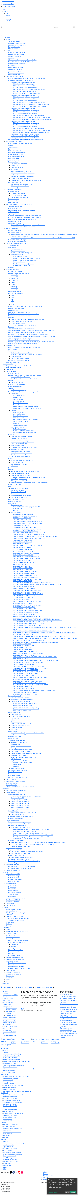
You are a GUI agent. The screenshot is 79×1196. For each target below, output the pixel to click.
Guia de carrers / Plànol (10, 1115)
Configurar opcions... (53, 1192)
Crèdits (45, 1172)
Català (7, 13)
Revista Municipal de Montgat (12, 1152)
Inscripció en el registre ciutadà (12, 1102)
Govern (5, 993)
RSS (4, 1169)
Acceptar (73, 1192)
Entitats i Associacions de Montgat (13, 1113)
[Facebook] (13, 1172)
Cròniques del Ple (8, 1145)
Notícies (5, 1141)
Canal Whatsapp (8, 1158)
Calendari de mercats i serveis (12, 1132)
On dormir (6, 1135)
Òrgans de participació (10, 1096)
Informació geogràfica (10, 1117)
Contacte (3, 9)
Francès (8, 21)
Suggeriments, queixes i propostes (13, 1085)
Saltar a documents (8, 4)
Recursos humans (11, 1010)
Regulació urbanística (9, 1021)
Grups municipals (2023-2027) (12, 1054)
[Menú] (1, 36)
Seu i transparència (9, 1034)
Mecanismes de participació (11, 1100)
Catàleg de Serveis (8, 1082)
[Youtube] (19, 1172)
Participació (4, 1093)
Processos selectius (11, 1008)
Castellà (8, 15)
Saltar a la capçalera (8, 1)
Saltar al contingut (7, 3)
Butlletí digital (7, 1163)
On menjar (6, 1137)
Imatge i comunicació (9, 1156)
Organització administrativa (24, 987)
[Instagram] (22, 1172)
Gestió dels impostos (9, 1087)
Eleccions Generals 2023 (10, 1160)
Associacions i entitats (9, 1104)
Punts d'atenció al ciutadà (10, 1078)
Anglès (8, 17)
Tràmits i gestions (8, 1084)
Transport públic (8, 1121)
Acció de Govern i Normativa (11, 1056)
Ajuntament (7, 987)
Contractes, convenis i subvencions (13, 1065)
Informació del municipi (10, 1109)
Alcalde (5, 991)
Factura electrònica (9, 1089)
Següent (8, 1045)
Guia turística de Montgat (10, 1124)
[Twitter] (11, 1172)
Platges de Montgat (9, 1126)
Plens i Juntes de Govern (10, 1002)
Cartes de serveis (11, 1015)
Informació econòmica (10, 1026)
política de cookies (62, 1189)
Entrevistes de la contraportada (12, 1154)
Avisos (5, 1167)
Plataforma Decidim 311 (10, 1106)
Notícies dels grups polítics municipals (14, 1143)
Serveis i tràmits (5, 1074)
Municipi (3, 1108)
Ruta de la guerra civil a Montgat (12, 1128)
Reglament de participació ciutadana (14, 1095)
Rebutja (67, 1192)
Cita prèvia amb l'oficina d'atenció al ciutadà (16, 1076)
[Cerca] (74, 27)
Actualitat (3, 1139)
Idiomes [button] (5, 11)
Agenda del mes (8, 1147)
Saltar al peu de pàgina (9, 6)
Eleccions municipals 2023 (11, 1161)
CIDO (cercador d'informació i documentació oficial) (9, 1030)
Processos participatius (10, 1098)
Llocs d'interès (7, 1134)
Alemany (8, 19)
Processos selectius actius (44, 987)
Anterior (3, 1045)
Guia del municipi (8, 1111)
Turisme (3, 1122)
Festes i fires (7, 1130)
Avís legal (45, 1177)
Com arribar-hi (7, 1119)
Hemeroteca (7, 1165)
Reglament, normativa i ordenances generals (16, 1061)
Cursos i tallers (7, 1150)
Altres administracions (10, 1036)
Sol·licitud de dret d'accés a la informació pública (17, 1091)
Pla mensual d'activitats (10, 1148)
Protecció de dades (48, 1176)
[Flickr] (16, 1172)
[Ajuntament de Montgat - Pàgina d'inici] (8, 30)
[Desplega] (12, 987)
